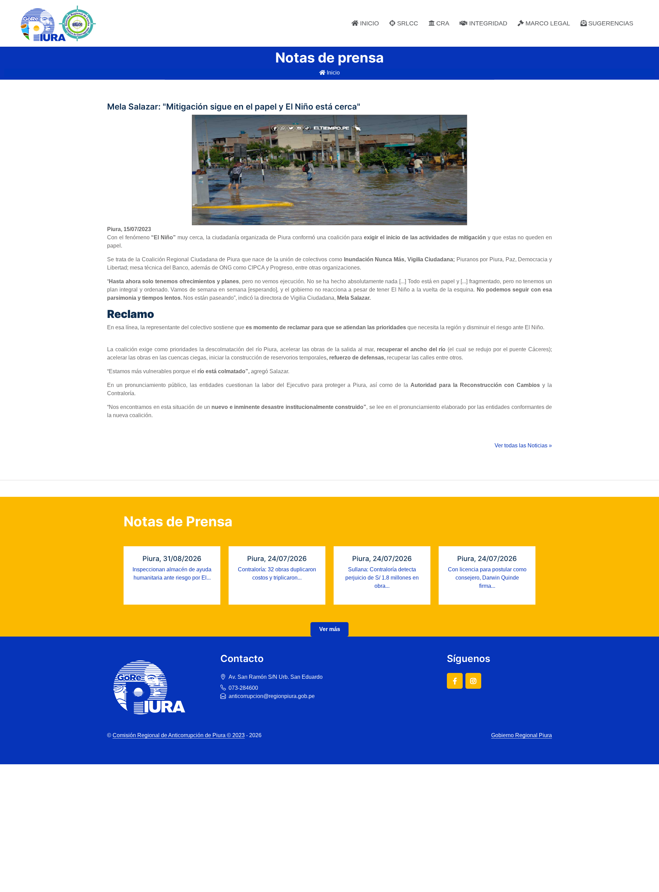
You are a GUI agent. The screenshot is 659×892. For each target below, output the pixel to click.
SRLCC (406, 23)
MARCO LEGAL (547, 23)
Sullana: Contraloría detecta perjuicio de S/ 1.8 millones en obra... (382, 578)
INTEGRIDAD (487, 23)
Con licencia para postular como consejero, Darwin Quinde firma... (487, 578)
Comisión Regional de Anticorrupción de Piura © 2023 (179, 735)
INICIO (368, 23)
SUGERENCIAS (610, 23)
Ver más (329, 629)
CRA (442, 23)
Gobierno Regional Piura (521, 735)
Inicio (332, 73)
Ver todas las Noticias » (523, 445)
